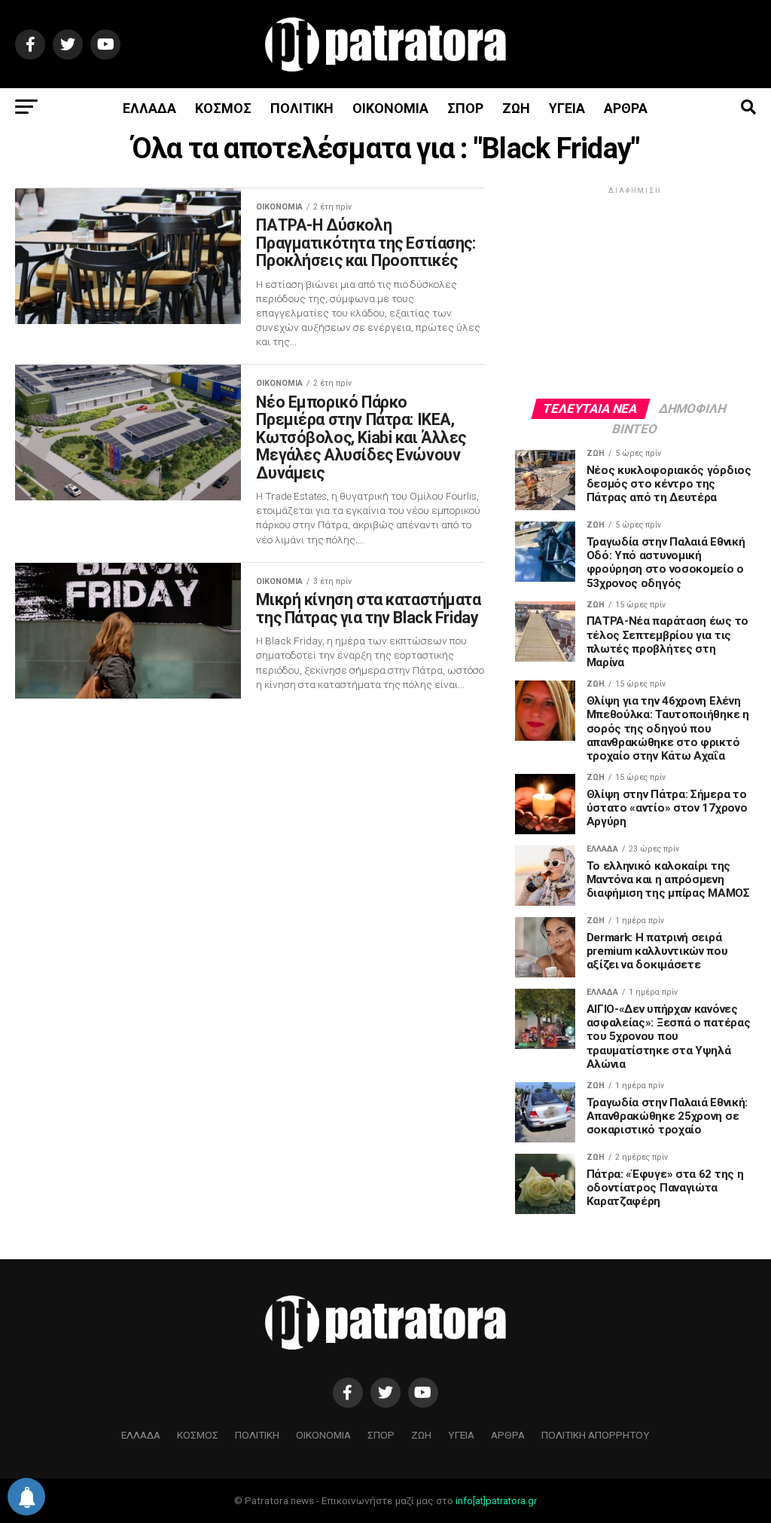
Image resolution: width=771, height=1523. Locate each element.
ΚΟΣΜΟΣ (223, 108)
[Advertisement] (635, 291)
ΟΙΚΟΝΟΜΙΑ (390, 108)
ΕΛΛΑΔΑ (149, 108)
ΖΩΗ (516, 108)
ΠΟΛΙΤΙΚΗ (302, 108)
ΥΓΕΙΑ (567, 108)
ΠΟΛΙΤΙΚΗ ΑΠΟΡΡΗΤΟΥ (595, 1435)
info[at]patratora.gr (496, 1500)
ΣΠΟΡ (465, 108)
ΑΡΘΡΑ (626, 108)
